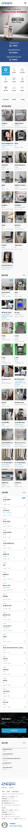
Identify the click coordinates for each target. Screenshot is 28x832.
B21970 (4, 667)
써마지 (4, 671)
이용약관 (8, 791)
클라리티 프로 (6, 615)
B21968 (4, 689)
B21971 (4, 656)
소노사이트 (5, 523)
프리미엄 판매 (5, 99)
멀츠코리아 (5, 556)
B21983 (4, 530)
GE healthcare (6, 628)
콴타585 (5, 596)
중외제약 (4, 693)
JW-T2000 (6, 691)
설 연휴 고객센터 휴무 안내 (7, 767)
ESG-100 (5, 702)
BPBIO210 (6, 574)
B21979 (4, 572)
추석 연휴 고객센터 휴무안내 (8, 754)
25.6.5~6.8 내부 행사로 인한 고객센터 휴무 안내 (11, 758)
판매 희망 (14, 99)
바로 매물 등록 (14, 730)
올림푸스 (4, 704)
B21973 (4, 634)
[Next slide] (7, 36)
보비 (4, 565)
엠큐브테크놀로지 (6, 587)
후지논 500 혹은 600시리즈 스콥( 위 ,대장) (14, 648)
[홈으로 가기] (7, 3)
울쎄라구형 (6, 554)
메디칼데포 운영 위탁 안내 (7, 749)
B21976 (4, 603)
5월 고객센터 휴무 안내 (7, 763)
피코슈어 (5, 658)
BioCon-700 (6, 585)
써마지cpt (5, 669)
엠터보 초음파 (6, 521)
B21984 (4, 519)
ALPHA (4, 534)
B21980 (4, 563)
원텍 (4, 682)
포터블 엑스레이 (7, 605)
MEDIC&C (11, 787)
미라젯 (4, 637)
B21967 (4, 700)
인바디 (4, 576)
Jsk (3, 639)
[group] (14, 23)
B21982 (4, 541)
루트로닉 (4, 617)
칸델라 (4, 501)
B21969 (4, 678)
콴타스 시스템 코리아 (7, 512)
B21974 (4, 623)
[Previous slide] (3, 36)
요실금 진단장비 (7, 532)
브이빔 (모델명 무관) (8, 543)
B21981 (4, 552)
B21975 (4, 612)
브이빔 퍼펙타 (6, 499)
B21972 (4, 645)
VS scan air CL (7, 626)
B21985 (4, 508)
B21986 (4, 497)
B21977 (4, 594)
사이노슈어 (5, 660)
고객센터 (3, 791)
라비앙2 (5, 680)
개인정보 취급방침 (15, 791)
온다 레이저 (6, 510)
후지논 (4, 649)
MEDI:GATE (4, 787)
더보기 (24, 275)
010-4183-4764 (16, 826)
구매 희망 (22, 99)
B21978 (4, 583)
